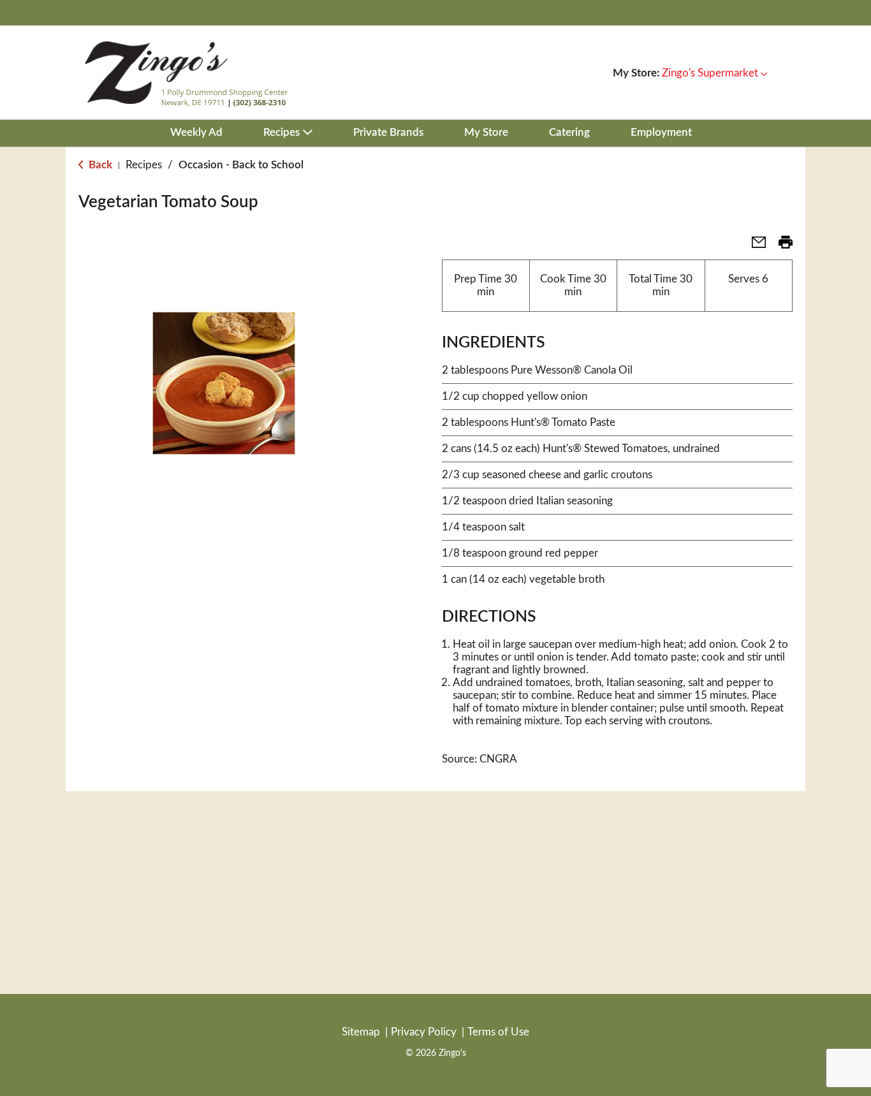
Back (99, 164)
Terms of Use (498, 1032)
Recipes (144, 164)
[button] (714, 73)
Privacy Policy (424, 1032)
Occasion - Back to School (241, 164)
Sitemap (361, 1032)
